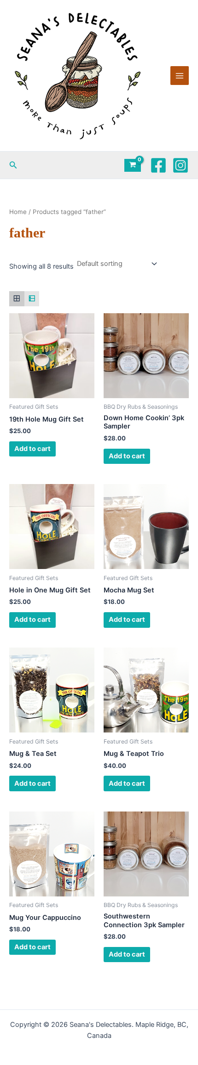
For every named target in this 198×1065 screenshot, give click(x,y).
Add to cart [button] (32, 449)
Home (18, 211)
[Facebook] (158, 165)
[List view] (32, 298)
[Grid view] (16, 298)
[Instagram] (180, 165)
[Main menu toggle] (179, 75)
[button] (13, 165)
